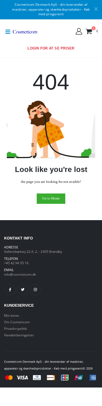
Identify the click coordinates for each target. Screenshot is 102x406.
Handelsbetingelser (19, 335)
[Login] (79, 31)
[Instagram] (35, 289)
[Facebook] (10, 289)
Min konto (11, 315)
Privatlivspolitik (15, 328)
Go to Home (51, 198)
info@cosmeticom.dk (20, 274)
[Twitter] (22, 289)
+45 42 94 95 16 (16, 263)
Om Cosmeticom (17, 322)
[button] (91, 31)
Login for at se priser (50, 48)
